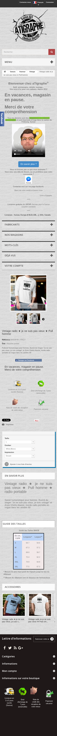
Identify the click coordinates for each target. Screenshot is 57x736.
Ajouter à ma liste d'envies (20, 464)
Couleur (7, 445)
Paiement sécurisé (41, 409)
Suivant (43, 319)
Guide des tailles (14, 523)
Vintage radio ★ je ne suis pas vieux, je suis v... (13, 620)
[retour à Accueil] (4, 71)
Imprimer (10, 425)
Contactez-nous (25, 2)
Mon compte (9, 670)
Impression (9, 452)
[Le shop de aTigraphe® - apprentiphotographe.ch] (28, 25)
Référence (6, 340)
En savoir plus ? (29, 164)
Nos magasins (14, 234)
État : (4, 344)
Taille (6, 438)
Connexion (50, 2)
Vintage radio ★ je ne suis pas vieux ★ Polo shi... (39, 620)
